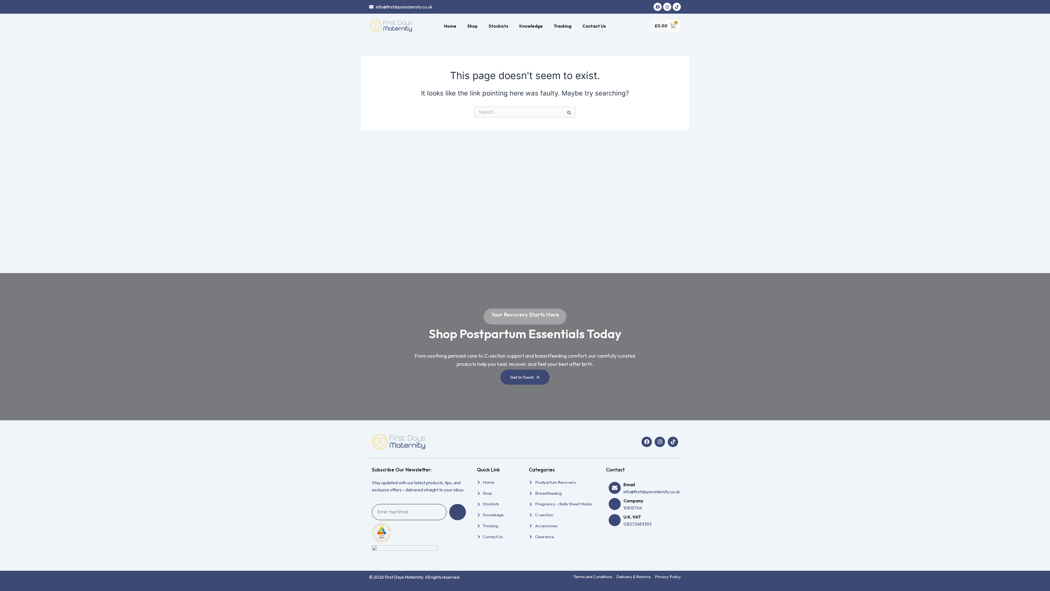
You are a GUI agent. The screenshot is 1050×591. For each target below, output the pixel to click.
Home (450, 26)
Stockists (498, 26)
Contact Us (594, 26)
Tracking (562, 26)
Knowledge (531, 26)
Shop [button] (472, 26)
